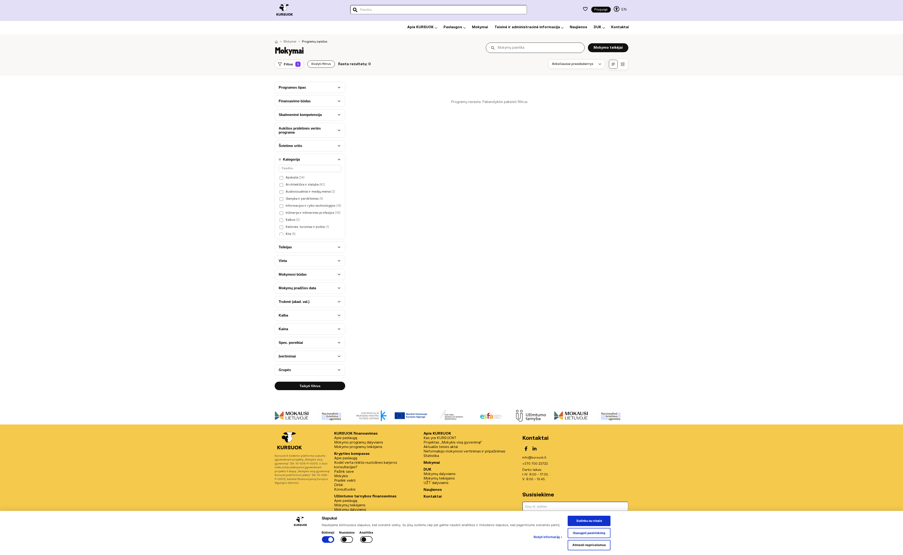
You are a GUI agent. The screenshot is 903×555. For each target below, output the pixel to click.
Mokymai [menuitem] (480, 27)
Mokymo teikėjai (608, 48)
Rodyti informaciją (548, 537)
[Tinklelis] (622, 64)
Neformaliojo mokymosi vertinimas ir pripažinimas (464, 451)
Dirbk (338, 485)
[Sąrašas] (613, 64)
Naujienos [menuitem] (578, 27)
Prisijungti (601, 9)
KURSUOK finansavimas (356, 434)
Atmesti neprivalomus (589, 545)
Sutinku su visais (589, 521)
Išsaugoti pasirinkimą (589, 533)
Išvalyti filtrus (321, 64)
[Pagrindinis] (276, 42)
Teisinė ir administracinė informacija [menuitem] (527, 27)
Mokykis (341, 476)
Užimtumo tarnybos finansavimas (365, 496)
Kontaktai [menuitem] (620, 27)
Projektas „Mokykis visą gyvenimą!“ (453, 442)
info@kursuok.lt (534, 458)
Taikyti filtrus (310, 386)
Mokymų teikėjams (349, 505)
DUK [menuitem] (597, 27)
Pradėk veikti (345, 481)
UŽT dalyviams (436, 483)
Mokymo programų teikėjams (358, 447)
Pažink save (344, 472)
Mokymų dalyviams (350, 510)
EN (623, 10)
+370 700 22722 (535, 464)
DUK (427, 470)
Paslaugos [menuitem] (453, 27)
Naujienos (433, 490)
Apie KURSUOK (437, 434)
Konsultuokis (345, 490)
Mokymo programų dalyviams (358, 442)
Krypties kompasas (352, 454)
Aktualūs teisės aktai (441, 447)
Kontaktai (433, 497)
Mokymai (290, 41)
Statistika (431, 456)
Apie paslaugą (345, 438)
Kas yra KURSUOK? (440, 438)
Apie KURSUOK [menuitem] (420, 27)
